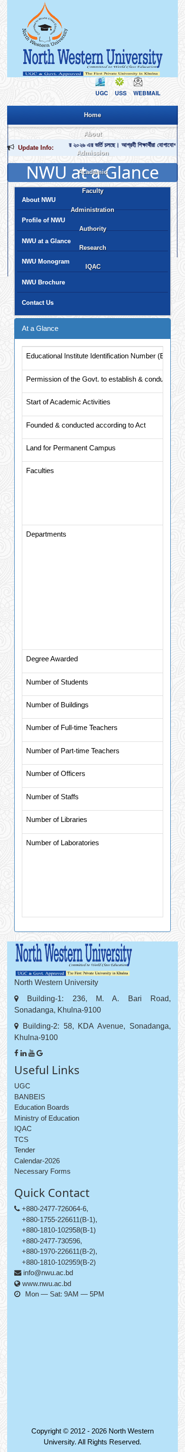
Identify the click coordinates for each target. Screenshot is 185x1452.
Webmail (146, 93)
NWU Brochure (43, 282)
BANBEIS (29, 1097)
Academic (92, 171)
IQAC (93, 266)
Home (92, 115)
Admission (93, 152)
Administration (92, 209)
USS (121, 93)
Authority (92, 228)
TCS (21, 1139)
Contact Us (38, 302)
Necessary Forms (42, 1171)
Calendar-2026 (37, 1161)
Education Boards (41, 1107)
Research (92, 247)
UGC (101, 93)
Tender (24, 1150)
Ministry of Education (46, 1118)
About (93, 133)
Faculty (92, 190)
